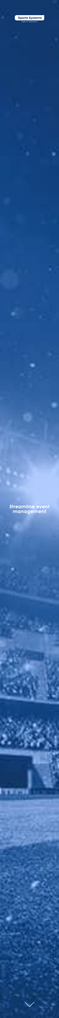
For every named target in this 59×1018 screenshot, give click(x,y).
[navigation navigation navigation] (54, 5)
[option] (29, 509)
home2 (29, 1004)
